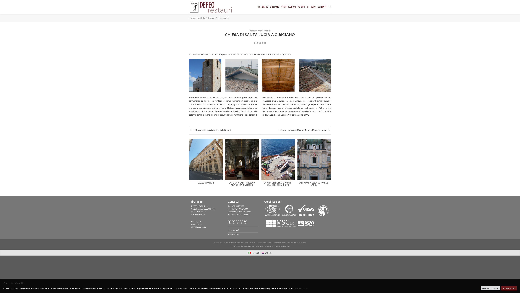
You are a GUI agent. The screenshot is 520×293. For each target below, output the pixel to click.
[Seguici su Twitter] (233, 222)
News (313, 7)
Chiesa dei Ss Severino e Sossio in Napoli (212, 130)
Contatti (322, 7)
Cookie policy (287, 243)
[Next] (331, 166)
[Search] (330, 6)
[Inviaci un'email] (237, 222)
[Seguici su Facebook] (229, 222)
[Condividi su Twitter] (257, 43)
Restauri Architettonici (218, 18)
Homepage (263, 7)
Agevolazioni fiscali (265, 243)
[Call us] (241, 222)
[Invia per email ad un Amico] (260, 43)
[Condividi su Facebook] (255, 43)
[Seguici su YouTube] (245, 222)
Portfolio (303, 7)
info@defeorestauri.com (242, 212)
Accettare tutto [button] (509, 288)
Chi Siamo (274, 7)
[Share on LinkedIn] (265, 43)
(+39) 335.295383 (241, 209)
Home (192, 18)
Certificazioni (288, 7)
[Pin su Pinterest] (263, 43)
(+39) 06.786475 (238, 206)
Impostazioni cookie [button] (490, 288)
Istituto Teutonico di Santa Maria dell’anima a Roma (303, 130)
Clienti (252, 243)
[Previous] (189, 166)
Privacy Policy (300, 243)
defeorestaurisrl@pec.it (240, 214)
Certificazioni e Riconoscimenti (236, 243)
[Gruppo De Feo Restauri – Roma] (215, 7)
